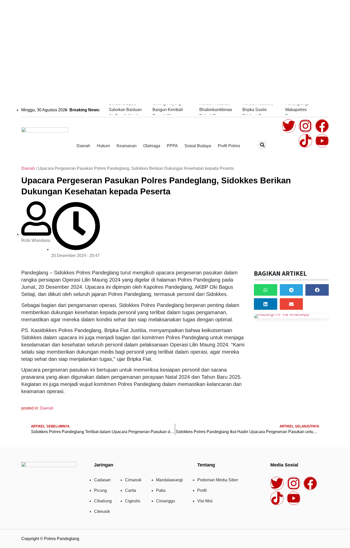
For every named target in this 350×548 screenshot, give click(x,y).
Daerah (83, 146)
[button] (262, 145)
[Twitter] (288, 126)
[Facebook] (322, 126)
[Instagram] (305, 126)
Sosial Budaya (197, 146)
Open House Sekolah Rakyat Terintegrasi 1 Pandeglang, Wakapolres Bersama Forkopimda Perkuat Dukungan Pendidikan (303, 109)
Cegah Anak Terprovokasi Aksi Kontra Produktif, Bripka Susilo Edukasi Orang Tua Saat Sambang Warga (258, 109)
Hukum (103, 146)
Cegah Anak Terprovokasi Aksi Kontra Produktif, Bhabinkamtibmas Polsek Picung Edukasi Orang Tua (215, 109)
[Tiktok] (305, 140)
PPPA (172, 146)
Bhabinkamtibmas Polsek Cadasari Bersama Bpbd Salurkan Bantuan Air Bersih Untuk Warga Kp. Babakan (125, 109)
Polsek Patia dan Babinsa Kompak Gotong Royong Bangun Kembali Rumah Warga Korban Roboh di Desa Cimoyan (168, 109)
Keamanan (127, 146)
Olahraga (151, 146)
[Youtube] (322, 140)
